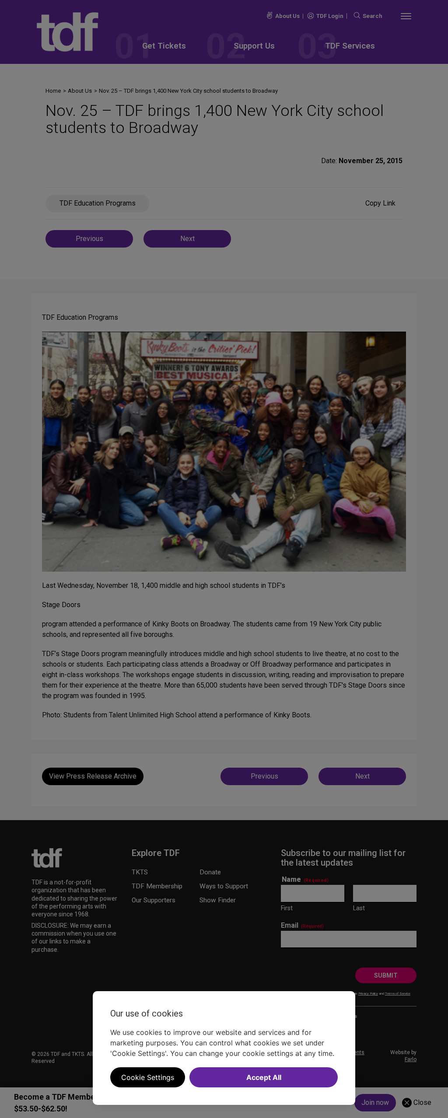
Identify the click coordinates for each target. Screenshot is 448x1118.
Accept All (263, 1077)
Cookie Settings (147, 1077)
